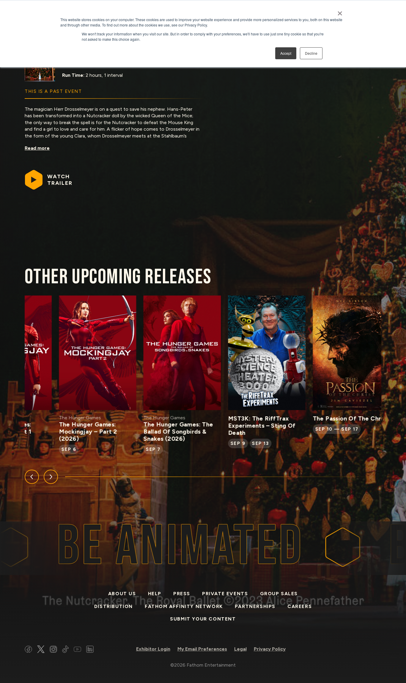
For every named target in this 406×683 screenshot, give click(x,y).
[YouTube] (77, 650)
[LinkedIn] (90, 650)
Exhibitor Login (153, 649)
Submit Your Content (203, 619)
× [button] (339, 11)
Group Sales (279, 593)
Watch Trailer (60, 179)
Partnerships (255, 606)
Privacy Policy (270, 649)
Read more (37, 148)
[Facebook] (28, 650)
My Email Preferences (202, 649)
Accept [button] (285, 53)
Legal (240, 649)
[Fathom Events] (354, 650)
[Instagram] (53, 650)
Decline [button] (311, 53)
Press (181, 593)
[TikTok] (65, 650)
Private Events (225, 593)
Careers (299, 606)
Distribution (113, 606)
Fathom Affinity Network (184, 606)
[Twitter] (41, 650)
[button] (32, 477)
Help (154, 593)
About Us (122, 593)
